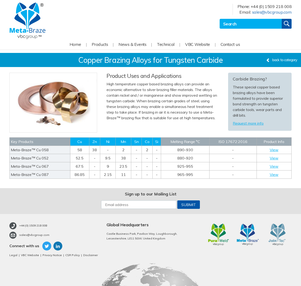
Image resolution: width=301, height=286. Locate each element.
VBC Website (197, 44)
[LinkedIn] (56, 246)
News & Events (132, 44)
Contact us (230, 44)
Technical (165, 44)
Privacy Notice (52, 255)
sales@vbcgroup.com (272, 12)
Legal (13, 255)
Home (75, 44)
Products (100, 44)
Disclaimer (90, 255)
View (274, 149)
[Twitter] (45, 246)
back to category (284, 59)
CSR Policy (72, 255)
